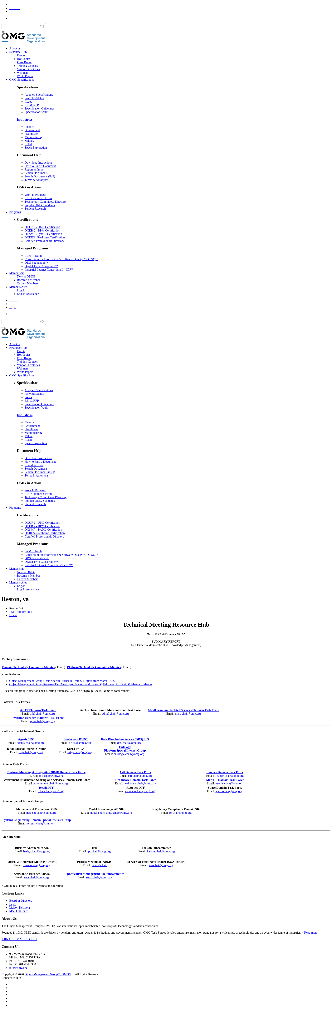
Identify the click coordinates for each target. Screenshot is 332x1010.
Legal (12, 904)
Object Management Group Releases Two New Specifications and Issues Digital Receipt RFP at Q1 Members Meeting (81, 684)
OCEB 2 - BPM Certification (42, 230)
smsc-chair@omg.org (99, 877)
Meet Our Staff (18, 911)
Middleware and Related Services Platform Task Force (183, 710)
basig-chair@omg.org (36, 851)
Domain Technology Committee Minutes (28, 667)
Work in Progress (35, 194)
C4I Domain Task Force (135, 772)
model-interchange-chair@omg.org (111, 812)
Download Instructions (38, 162)
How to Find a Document (40, 166)
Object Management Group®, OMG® (48, 974)
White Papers (25, 76)
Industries (24, 119)
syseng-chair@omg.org (41, 823)
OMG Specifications (21, 79)
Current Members (27, 283)
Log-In (21, 290)
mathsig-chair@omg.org (41, 812)
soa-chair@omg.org (161, 865)
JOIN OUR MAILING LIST (19, 939)
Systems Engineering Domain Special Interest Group (36, 820)
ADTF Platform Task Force (38, 710)
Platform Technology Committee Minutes (94, 667)
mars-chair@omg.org (188, 713)
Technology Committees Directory (45, 201)
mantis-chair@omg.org (229, 783)
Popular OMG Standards (40, 205)
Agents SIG (25, 739)
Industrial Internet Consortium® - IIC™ (49, 269)
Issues (28, 101)
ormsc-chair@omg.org (36, 865)
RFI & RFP (32, 105)
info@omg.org (18, 967)
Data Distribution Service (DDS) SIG (125, 739)
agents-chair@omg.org (31, 742)
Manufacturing (33, 137)
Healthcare (31, 133)
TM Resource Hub (20, 611)
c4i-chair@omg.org (140, 775)
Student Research (35, 208)
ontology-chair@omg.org (129, 754)
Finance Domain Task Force (225, 772)
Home (13, 615)
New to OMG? (26, 276)
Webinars (22, 72)
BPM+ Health (33, 255)
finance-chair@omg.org (229, 775)
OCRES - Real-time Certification (45, 237)
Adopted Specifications (39, 94)
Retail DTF (46, 787)
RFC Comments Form (38, 198)
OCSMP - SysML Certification (43, 234)
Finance (29, 126)
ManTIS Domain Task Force (225, 780)
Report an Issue (34, 169)
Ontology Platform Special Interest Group (125, 748)
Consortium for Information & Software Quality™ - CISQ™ (61, 259)
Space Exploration (36, 147)
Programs (15, 212)
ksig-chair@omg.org (79, 752)
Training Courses (27, 65)
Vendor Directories (28, 69)
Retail (28, 144)
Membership (16, 273)
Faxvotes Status (34, 98)
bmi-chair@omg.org (50, 775)
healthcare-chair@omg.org (140, 783)
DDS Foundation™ (37, 262)
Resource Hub (18, 52)
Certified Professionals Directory (44, 240)
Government (32, 130)
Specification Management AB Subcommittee (95, 873)
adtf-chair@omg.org (42, 713)
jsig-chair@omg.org (31, 752)
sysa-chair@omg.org (42, 721)
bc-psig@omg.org (80, 742)
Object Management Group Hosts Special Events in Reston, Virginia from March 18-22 (62, 680)
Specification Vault (36, 112)
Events (21, 55)
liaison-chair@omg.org (161, 851)
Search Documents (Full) (40, 176)
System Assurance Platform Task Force (38, 717)
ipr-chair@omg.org (99, 851)
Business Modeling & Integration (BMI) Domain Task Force (46, 772)
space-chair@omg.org (229, 791)
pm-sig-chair (99, 865)
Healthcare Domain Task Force (135, 780)
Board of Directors (20, 900)
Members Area (18, 286)
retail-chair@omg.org (51, 791)
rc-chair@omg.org (180, 812)
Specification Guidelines (39, 108)
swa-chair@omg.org (36, 877)
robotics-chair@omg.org (140, 791)
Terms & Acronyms (36, 179)
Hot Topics (23, 58)
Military (29, 140)
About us (14, 48)
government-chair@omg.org (50, 783)
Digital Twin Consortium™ (41, 266)
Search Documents (36, 173)
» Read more (309, 932)
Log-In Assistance (28, 293)
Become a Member (28, 280)
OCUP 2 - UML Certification (42, 227)
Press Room (24, 62)
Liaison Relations (19, 907)
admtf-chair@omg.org (115, 713)
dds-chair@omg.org (129, 742)
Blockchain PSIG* (76, 739)
